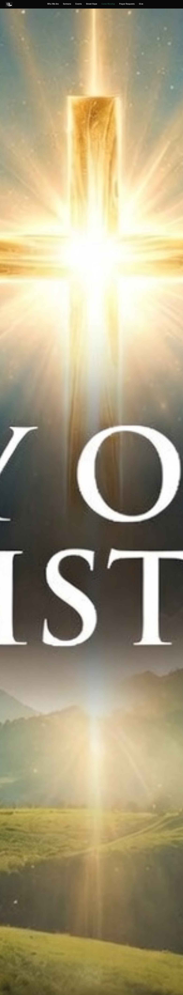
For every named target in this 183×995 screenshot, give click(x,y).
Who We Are (53, 4)
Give (141, 4)
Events (78, 4)
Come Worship (108, 4)
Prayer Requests (127, 4)
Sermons (67, 4)
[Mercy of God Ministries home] (9, 4)
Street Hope (91, 4)
